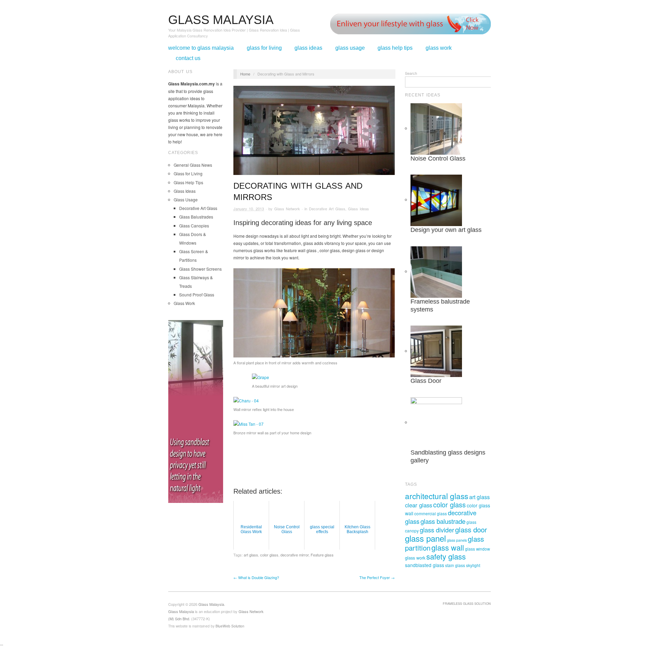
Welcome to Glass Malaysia (201, 48)
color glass (269, 554)
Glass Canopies (194, 225)
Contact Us (188, 58)
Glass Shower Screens (200, 269)
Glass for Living (264, 48)
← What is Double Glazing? (256, 577)
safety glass (446, 556)
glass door (471, 529)
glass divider (437, 529)
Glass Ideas (308, 48)
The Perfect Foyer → (377, 577)
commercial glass (430, 513)
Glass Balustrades (196, 217)
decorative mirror (294, 554)
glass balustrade (442, 521)
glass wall (447, 547)
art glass (251, 554)
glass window (477, 549)
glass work (415, 558)
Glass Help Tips (395, 48)
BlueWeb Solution (230, 625)
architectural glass (436, 495)
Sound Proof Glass (196, 294)
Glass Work (439, 48)
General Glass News (193, 165)
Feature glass (322, 554)
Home (245, 74)
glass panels (457, 540)
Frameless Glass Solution (467, 603)
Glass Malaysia (181, 611)
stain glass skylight (462, 565)
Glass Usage (350, 48)
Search (411, 73)
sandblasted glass (424, 565)
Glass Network (287, 208)
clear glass (418, 505)
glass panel (425, 538)
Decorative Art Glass (198, 208)
